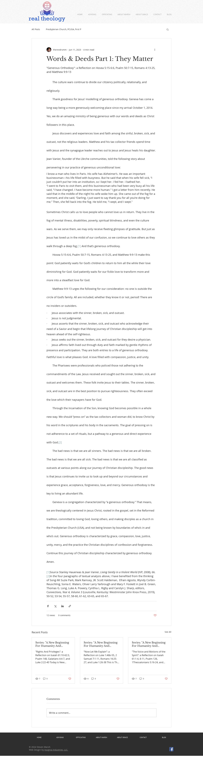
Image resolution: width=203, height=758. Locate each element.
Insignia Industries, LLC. (56, 749)
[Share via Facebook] (48, 606)
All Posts (36, 29)
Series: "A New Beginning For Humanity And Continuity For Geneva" (52, 644)
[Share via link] (69, 606)
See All (168, 631)
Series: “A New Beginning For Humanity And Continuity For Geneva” (101, 644)
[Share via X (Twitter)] (55, 606)
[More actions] (154, 49)
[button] (167, 29)
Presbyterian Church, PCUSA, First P (63, 29)
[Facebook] (171, 749)
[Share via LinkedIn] (62, 606)
